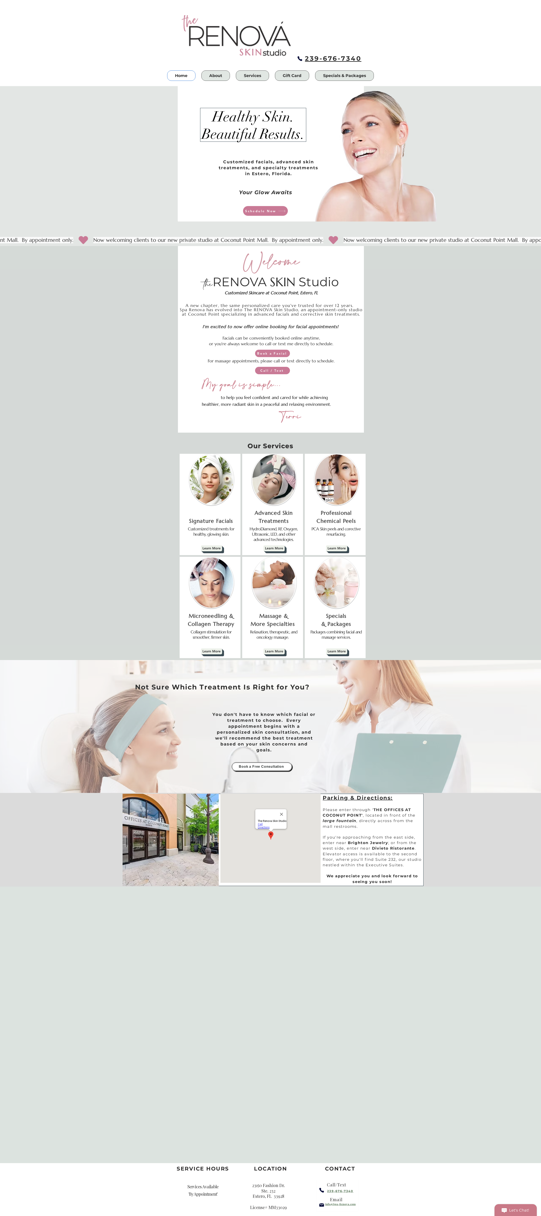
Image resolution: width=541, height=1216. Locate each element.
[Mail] (321, 1205)
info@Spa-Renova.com (340, 1204)
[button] (215, 75)
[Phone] (300, 58)
